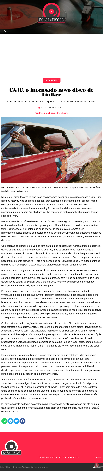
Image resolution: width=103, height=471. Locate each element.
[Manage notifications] (97, 465)
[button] (49, 25)
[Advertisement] (51, 54)
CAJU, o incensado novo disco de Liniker (52, 92)
